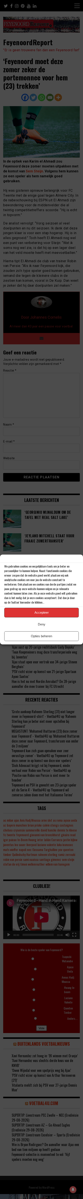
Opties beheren (41, 636)
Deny (41, 624)
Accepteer (41, 612)
